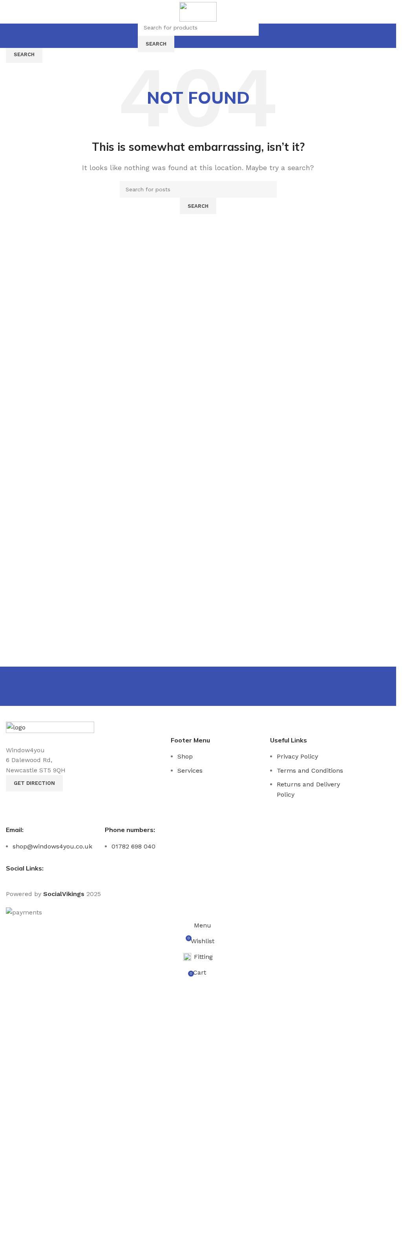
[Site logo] (198, 11)
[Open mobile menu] (131, 36)
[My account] (266, 36)
